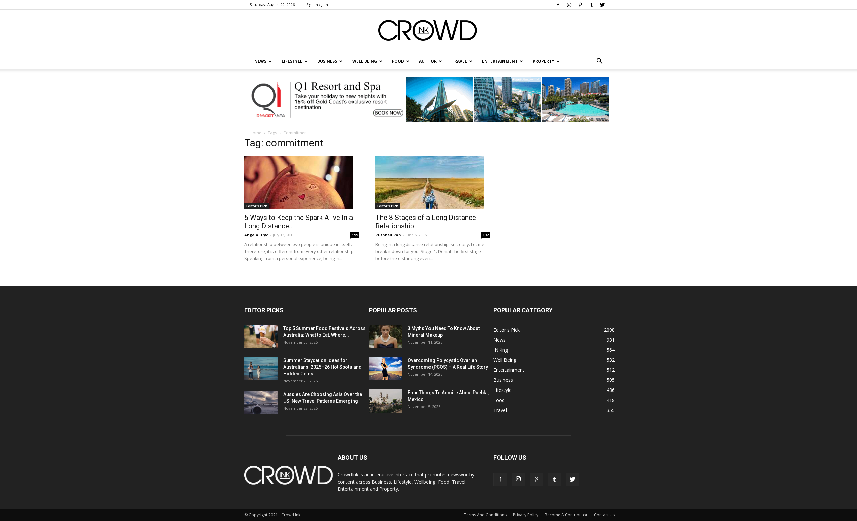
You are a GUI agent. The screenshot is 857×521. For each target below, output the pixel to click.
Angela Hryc (256, 234)
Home (255, 133)
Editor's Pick (256, 206)
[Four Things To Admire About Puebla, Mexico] (385, 401)
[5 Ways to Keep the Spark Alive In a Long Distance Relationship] (301, 182)
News (499, 340)
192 (486, 235)
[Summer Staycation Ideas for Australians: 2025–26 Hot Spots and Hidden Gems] (261, 368)
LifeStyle (292, 61)
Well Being (364, 61)
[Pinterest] (580, 4)
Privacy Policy (525, 515)
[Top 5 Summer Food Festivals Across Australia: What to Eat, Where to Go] (261, 336)
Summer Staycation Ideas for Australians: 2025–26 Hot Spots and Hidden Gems (322, 367)
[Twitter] (602, 4)
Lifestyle (502, 390)
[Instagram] (569, 4)
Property (543, 61)
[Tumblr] (591, 4)
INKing (500, 350)
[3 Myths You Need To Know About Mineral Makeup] (385, 336)
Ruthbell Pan (388, 234)
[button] (599, 61)
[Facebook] (558, 4)
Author (428, 61)
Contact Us (604, 515)
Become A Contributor (566, 515)
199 (355, 235)
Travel (459, 61)
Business (327, 61)
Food (398, 61)
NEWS (260, 61)
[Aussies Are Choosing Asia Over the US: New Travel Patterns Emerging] (261, 402)
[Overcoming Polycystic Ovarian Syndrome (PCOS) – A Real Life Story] (385, 368)
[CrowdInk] (428, 32)
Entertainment (500, 61)
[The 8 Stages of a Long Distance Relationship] (432, 182)
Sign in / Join (317, 4)
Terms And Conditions (485, 515)
